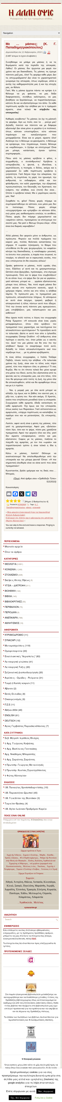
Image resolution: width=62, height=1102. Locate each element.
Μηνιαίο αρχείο (14, 546)
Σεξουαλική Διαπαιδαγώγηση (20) (24, 672)
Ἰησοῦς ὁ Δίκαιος (11, 858)
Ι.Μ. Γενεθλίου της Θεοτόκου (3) (22, 798)
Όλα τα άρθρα (13, 551)
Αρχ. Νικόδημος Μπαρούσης (20, 754)
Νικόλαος (41, 866)
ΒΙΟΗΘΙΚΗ (10, 590)
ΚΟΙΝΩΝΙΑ (10, 569)
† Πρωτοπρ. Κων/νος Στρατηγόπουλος (25, 770)
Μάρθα (43, 855)
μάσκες (28, 507)
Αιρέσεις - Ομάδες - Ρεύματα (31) (24, 677)
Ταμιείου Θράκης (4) (16, 803)
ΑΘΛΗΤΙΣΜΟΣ (12, 623)
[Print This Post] (44, 52)
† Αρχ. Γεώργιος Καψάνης (19, 743)
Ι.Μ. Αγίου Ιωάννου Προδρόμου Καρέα (26, 808)
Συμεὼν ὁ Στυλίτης (30, 855)
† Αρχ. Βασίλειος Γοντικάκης (21, 748)
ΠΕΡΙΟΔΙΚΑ (11, 612)
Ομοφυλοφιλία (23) (16, 650)
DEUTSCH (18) (12, 720)
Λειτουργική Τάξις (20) (17, 667)
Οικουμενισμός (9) (15, 699)
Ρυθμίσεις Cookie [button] (43, 1097)
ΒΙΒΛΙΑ (8, 596)
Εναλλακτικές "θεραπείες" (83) (22, 656)
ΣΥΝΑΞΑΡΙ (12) (12, 640)
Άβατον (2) (10, 688)
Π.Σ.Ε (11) (10, 704)
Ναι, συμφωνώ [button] (45, 1091)
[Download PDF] (49, 52)
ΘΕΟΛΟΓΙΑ (10, 564)
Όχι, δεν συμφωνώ (20, 1097)
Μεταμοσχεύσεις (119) (17, 645)
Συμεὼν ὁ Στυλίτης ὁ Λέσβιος (28, 869)
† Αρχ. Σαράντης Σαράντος (20, 759)
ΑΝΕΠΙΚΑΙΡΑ (11, 617)
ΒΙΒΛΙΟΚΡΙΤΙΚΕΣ (13, 601)
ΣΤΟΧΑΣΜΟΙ (11, 574)
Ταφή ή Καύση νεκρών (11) (19, 683)
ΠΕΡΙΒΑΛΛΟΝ (12, 606)
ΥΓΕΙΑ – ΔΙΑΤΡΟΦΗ (15, 585)
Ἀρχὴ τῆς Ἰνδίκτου (14, 855)
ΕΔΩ (34, 939)
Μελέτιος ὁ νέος (29, 866)
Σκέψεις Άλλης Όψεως (17, 580)
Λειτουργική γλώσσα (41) (19, 661)
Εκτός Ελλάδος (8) (15, 693)
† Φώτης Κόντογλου (15, 775)
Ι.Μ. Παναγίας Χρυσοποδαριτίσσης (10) (26, 787)
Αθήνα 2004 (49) (13, 709)
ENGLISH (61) (12, 715)
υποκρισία (36, 507)
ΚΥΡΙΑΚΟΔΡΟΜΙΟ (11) (16, 634)
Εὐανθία (50, 855)
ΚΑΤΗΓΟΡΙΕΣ (11, 558)
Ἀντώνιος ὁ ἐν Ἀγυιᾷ (49, 869)
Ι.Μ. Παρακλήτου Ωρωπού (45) (21, 792)
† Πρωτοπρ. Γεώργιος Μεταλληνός (24, 764)
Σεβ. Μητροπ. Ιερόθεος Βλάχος (22, 738)
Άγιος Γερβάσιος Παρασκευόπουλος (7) (27, 726)
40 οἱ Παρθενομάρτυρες (29, 858)
